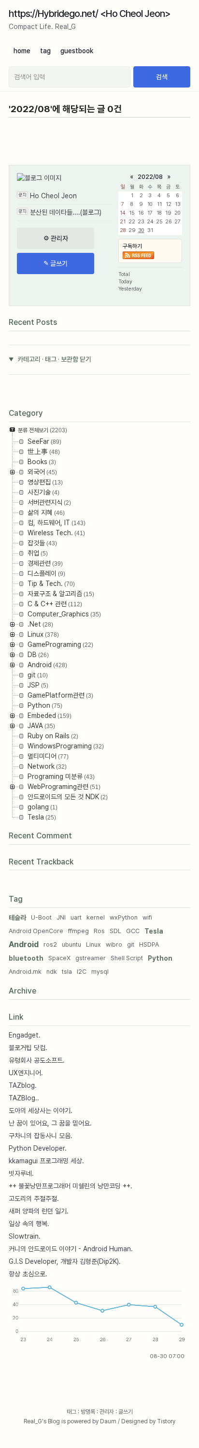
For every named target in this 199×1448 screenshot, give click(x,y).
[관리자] (55, 238)
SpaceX (59, 958)
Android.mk (25, 971)
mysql (100, 971)
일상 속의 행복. (29, 1224)
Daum (108, 1421)
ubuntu (71, 944)
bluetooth (26, 958)
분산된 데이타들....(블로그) (65, 212)
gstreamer (90, 958)
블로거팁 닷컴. (28, 1048)
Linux (93, 944)
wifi (147, 917)
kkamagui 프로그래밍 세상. (46, 1161)
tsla (67, 971)
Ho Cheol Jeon (53, 196)
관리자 (107, 1411)
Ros (99, 931)
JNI (61, 917)
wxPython (124, 917)
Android (24, 944)
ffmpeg (78, 931)
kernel (95, 917)
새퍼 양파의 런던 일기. (39, 1211)
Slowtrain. (25, 1236)
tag (45, 51)
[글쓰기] (55, 263)
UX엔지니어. (26, 1073)
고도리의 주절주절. (34, 1198)
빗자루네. (21, 1173)
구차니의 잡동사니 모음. (40, 1136)
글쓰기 (125, 1411)
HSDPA (149, 944)
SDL (115, 931)
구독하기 (132, 246)
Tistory (166, 1421)
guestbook (76, 51)
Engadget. (25, 1035)
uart (76, 917)
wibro (114, 944)
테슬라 (17, 917)
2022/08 (150, 176)
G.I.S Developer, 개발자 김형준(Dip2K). (65, 1261)
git (130, 944)
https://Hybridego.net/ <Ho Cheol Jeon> (90, 13)
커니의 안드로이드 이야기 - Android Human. (71, 1249)
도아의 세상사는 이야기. (40, 1110)
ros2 (50, 944)
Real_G (33, 1421)
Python (160, 958)
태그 (71, 1411)
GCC (133, 931)
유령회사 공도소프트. (37, 1060)
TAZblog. (23, 1085)
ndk (51, 971)
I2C (81, 971)
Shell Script (127, 958)
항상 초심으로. (28, 1274)
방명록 (88, 1411)
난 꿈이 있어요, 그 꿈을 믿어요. (50, 1123)
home (22, 51)
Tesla (153, 931)
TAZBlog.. (24, 1098)
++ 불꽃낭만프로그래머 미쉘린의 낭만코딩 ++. (70, 1186)
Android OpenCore (36, 931)
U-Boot (41, 917)
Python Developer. (38, 1148)
